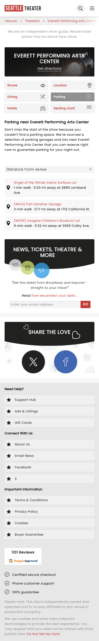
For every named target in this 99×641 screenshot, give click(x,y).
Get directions (49, 68)
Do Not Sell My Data (43, 634)
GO (85, 304)
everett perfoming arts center (73, 21)
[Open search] (80, 8)
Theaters (32, 21)
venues (11, 21)
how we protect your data (54, 295)
